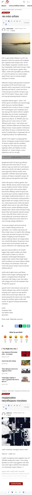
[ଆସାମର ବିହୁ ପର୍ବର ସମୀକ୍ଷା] (25, 362)
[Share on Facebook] (6, 21)
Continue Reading (16, 483)
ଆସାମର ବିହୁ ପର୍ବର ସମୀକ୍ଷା (9, 361)
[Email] (17, 21)
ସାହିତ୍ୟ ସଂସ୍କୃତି (6, 12)
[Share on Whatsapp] (11, 21)
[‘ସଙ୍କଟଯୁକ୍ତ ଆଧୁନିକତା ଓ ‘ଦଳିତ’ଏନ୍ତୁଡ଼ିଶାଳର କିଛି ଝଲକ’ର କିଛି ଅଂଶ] (25, 379)
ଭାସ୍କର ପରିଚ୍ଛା (9, 28)
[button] (3, 2)
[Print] (6, 24)
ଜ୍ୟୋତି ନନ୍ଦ (9, 412)
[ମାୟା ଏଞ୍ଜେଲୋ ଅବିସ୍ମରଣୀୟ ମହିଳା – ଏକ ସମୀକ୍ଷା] (25, 354)
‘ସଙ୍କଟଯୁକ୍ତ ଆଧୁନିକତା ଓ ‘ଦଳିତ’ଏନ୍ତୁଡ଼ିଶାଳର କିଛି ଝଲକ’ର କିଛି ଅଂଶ (10, 379)
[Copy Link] (20, 21)
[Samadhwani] (7, 2)
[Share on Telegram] (14, 21)
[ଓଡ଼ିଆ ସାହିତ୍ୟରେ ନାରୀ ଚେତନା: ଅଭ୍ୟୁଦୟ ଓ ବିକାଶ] (25, 370)
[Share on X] (9, 21)
